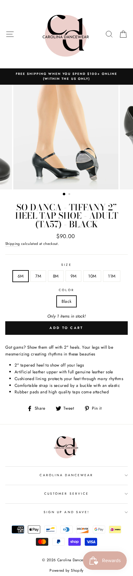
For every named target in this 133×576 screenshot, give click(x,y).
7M (38, 276)
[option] (66, 76)
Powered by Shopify (66, 570)
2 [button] (69, 194)
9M (74, 276)
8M (56, 276)
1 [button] (64, 194)
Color (66, 290)
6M (21, 276)
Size (66, 264)
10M (92, 276)
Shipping (12, 243)
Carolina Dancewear (66, 475)
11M (111, 276)
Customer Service (66, 493)
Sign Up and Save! (66, 512)
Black (67, 301)
